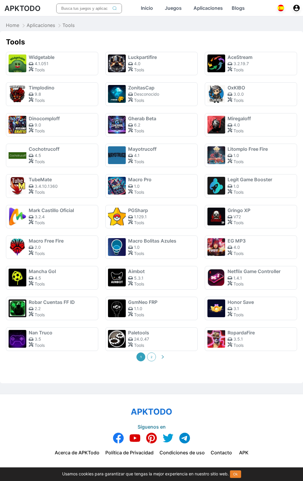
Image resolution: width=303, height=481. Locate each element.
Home (12, 25)
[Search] (114, 8)
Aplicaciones (41, 25)
